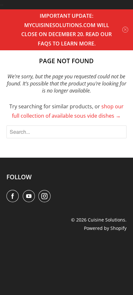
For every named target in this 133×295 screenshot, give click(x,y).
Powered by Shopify (105, 228)
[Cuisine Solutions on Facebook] (13, 196)
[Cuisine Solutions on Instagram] (45, 196)
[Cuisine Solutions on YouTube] (30, 196)
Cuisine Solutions (106, 220)
